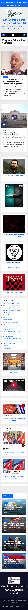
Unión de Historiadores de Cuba (12, 327)
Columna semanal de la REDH (14, 292)
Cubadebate (6, 341)
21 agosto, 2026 (10, 509)
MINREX (5, 346)
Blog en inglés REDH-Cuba (11, 303)
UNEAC (5, 317)
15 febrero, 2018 (9, 86)
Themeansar (14, 602)
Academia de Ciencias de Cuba (12, 338)
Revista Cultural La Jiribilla (10, 322)
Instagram (22, 606)
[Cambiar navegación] (13, 35)
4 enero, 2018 (8, 140)
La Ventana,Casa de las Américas (12, 308)
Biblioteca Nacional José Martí (12, 334)
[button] (21, 35)
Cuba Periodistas (8, 336)
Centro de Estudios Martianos (11, 331)
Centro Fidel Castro (8, 319)
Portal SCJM (6, 329)
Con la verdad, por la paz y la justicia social (14, 590)
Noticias (5, 77)
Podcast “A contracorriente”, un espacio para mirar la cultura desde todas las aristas (14, 265)
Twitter (11, 606)
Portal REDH (6, 348)
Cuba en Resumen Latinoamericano (13, 315)
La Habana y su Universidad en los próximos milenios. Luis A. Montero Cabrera (13, 136)
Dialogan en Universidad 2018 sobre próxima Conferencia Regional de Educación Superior (13, 82)
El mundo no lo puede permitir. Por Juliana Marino (14, 525)
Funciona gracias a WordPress (9, 600)
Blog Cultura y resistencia (10, 305)
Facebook (5, 606)
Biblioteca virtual (14, 372)
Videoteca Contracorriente (14, 393)
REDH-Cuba (19, 86)
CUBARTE (6, 324)
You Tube (16, 606)
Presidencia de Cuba (9, 343)
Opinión (5, 130)
